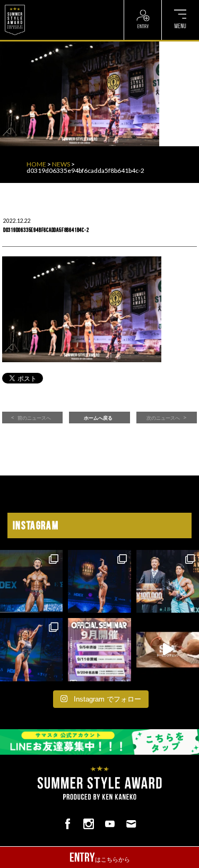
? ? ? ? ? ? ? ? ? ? (52, 5)
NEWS (61, 164)
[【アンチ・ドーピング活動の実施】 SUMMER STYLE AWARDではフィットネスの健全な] (167, 649)
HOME (36, 164)
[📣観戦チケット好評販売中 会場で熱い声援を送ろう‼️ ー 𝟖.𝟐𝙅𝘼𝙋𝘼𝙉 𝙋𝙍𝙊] (31, 581)
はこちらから (100, 857)
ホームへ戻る (98, 418)
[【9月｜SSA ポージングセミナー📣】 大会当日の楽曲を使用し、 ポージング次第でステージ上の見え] (99, 649)
